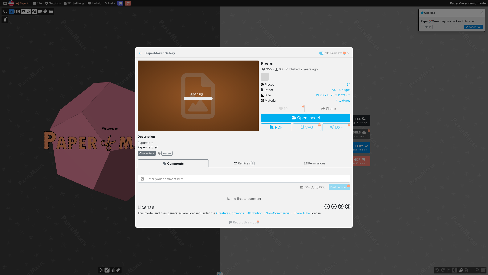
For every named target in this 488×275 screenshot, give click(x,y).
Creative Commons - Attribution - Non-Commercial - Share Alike (263, 213)
